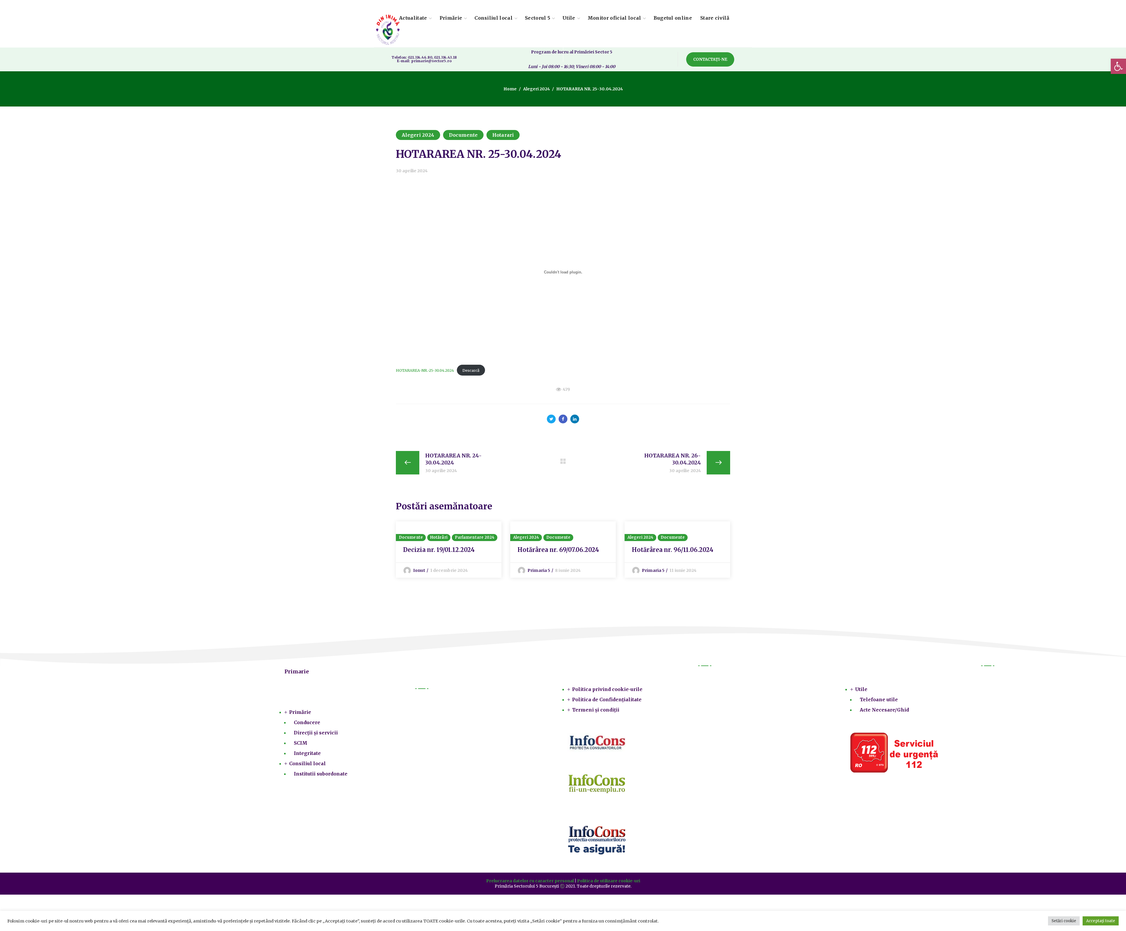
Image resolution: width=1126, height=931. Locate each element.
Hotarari (503, 135)
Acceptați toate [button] (1100, 920)
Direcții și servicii (316, 733)
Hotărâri (438, 537)
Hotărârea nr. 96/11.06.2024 (672, 549)
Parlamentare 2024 (475, 537)
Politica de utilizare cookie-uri (608, 880)
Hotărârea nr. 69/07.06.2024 (558, 549)
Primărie (300, 712)
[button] (1118, 66)
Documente (463, 135)
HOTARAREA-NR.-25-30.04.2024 (425, 370)
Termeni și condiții (595, 710)
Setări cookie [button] (1064, 920)
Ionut (419, 570)
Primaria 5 (539, 570)
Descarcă (470, 370)
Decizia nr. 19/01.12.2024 (439, 549)
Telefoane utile (879, 699)
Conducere (307, 722)
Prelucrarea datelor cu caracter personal (530, 880)
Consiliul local (307, 763)
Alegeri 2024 (536, 89)
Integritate (307, 753)
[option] (448, 549)
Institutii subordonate (320, 774)
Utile (861, 689)
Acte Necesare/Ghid (884, 710)
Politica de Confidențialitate (607, 699)
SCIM (300, 743)
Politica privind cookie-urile (607, 689)
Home (510, 89)
